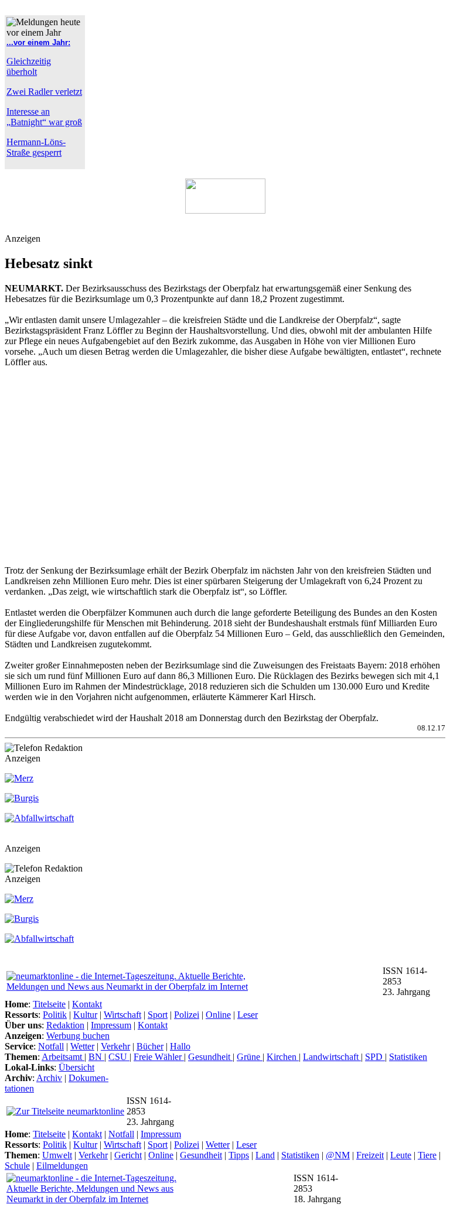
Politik (55, 1015)
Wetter (82, 1046)
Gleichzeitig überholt (28, 66)
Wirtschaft (122, 1015)
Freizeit (370, 1155)
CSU (118, 1057)
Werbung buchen (78, 1036)
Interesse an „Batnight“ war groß (44, 117)
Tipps (239, 1155)
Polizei (186, 1015)
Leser (247, 1015)
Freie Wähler (159, 1057)
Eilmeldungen (62, 1166)
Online (218, 1015)
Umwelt (57, 1155)
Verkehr (115, 1046)
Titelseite (49, 1004)
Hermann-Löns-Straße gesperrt (36, 147)
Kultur (85, 1015)
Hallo (180, 1046)
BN (96, 1057)
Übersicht (76, 1067)
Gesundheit (210, 1057)
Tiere (427, 1155)
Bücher (150, 1046)
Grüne (249, 1057)
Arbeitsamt (63, 1057)
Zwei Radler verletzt (44, 92)
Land (265, 1155)
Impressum (111, 1025)
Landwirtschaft (332, 1057)
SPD (375, 1057)
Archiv (49, 1078)
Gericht (128, 1155)
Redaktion (65, 1025)
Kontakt (87, 1004)
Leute (400, 1155)
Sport (158, 1015)
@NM (338, 1155)
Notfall (51, 1046)
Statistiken (408, 1057)
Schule (17, 1166)
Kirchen (283, 1057)
